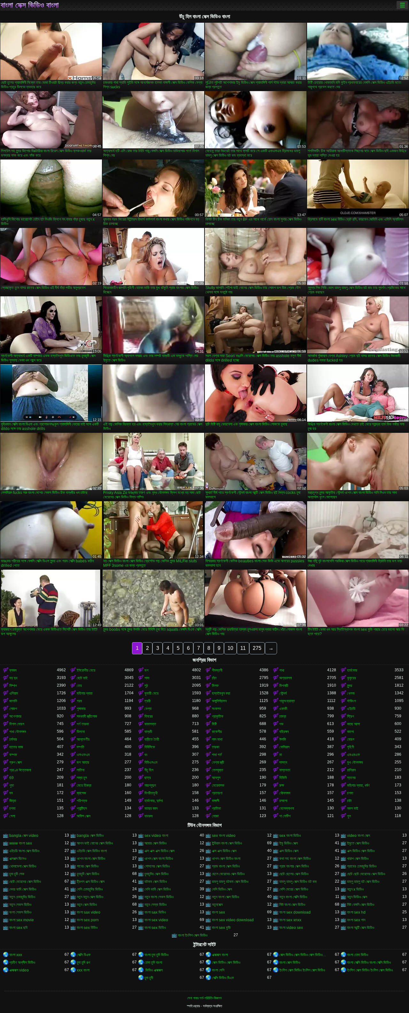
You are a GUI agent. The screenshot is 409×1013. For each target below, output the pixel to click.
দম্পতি (80, 747)
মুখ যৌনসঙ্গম (355, 762)
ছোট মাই (82, 678)
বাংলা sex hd (356, 912)
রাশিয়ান (351, 770)
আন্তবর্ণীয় (83, 739)
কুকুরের (351, 678)
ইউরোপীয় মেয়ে (86, 670)
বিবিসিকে (149, 747)
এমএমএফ (353, 754)
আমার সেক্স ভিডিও (155, 843)
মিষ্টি (214, 724)
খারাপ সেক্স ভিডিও (357, 858)
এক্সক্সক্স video (19, 970)
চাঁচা (214, 678)
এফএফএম (83, 754)
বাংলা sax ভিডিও (155, 912)
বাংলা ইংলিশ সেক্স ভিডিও (192, 935)
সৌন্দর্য (283, 693)
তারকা (215, 747)
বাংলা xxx (15, 955)
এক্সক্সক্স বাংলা (220, 955)
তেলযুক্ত (217, 770)
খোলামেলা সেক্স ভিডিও (22, 866)
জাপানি (13, 701)
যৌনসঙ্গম (284, 793)
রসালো (283, 801)
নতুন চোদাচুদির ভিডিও (22, 897)
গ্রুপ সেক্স (15, 762)
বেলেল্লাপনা (286, 808)
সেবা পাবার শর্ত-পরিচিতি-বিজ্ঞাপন (204, 998)
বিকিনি (283, 777)
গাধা (281, 670)
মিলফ (215, 685)
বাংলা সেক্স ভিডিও (289, 962)
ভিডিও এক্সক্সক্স (153, 970)
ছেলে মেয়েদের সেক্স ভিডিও (228, 874)
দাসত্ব (283, 762)
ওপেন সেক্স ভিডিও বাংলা (226, 858)
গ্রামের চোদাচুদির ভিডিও (361, 866)
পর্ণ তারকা (83, 724)
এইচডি (351, 708)
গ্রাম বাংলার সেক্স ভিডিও (294, 866)
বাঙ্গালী (215, 801)
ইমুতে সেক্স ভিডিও (358, 843)
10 (230, 648)
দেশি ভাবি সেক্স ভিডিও (157, 889)
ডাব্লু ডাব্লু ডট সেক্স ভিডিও (363, 881)
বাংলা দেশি (218, 970)
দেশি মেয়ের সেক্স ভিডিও (293, 889)
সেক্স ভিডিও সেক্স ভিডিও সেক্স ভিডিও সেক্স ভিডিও (303, 955)
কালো (350, 731)
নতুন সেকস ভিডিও (20, 904)
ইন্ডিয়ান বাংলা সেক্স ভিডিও (227, 843)
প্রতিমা (216, 808)
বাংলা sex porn (88, 920)
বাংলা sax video (88, 912)
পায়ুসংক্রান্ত (287, 701)
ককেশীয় (217, 731)
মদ (11, 793)
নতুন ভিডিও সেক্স (357, 897)
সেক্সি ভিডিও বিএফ (223, 978)
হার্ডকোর (352, 670)
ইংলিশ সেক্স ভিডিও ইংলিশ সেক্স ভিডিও (302, 970)
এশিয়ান (13, 693)
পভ (281, 724)
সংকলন (216, 708)
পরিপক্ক (82, 801)
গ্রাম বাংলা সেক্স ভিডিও (226, 866)
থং (146, 754)
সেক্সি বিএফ (83, 955)
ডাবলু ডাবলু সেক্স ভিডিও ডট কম (298, 881)
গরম (79, 701)
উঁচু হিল (148, 770)
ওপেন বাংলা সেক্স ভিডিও (91, 858)
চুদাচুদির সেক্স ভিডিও (156, 874)
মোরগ (350, 739)
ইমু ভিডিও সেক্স (288, 843)
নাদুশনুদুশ (150, 785)
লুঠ (146, 685)
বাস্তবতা (284, 770)
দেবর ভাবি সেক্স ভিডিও (22, 889)
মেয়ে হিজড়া (84, 785)
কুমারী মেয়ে (151, 693)
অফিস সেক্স (83, 816)
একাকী (283, 708)
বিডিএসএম (151, 762)
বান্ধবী (148, 731)
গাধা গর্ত (217, 754)
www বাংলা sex (20, 843)
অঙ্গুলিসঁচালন (219, 701)
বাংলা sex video (156, 920)
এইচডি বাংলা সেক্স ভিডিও (24, 851)
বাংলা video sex (291, 927)
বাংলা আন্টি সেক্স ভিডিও (360, 927)
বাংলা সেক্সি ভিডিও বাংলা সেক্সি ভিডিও (369, 962)
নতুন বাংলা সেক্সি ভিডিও (293, 897)
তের (79, 685)
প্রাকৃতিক (217, 716)
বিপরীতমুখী (151, 793)
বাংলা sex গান (356, 920)
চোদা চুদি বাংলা (153, 962)
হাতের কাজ (16, 747)
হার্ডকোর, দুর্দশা (153, 801)
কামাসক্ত (150, 724)
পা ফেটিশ (284, 816)
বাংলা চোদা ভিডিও (357, 955)
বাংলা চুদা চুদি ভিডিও (156, 955)
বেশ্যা (147, 708)
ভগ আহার (83, 762)
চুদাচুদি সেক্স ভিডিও (88, 874)
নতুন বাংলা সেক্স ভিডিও (225, 897)
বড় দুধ (13, 678)
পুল (349, 816)
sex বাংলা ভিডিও (290, 835)
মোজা (215, 816)
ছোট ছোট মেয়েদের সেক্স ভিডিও (366, 874)
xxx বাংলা (83, 970)
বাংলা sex (218, 912)
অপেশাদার (15, 716)
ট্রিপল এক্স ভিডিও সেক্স (90, 881)
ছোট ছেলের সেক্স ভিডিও (293, 874)
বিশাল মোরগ (16, 724)
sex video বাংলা (156, 835)
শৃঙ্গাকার (81, 708)
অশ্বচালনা (285, 678)
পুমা (11, 785)
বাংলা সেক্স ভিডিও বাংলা (30, 5)
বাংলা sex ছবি (18, 927)
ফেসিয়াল (284, 747)
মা (280, 754)
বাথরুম (148, 816)
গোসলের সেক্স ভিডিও (157, 866)
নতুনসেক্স (217, 904)
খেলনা (350, 693)
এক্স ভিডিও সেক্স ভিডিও (360, 851)
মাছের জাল (151, 808)
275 (257, 648)
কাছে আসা (353, 724)
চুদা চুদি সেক (16, 874)
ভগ (146, 670)
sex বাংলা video (223, 835)
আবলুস (216, 777)
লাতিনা (80, 770)
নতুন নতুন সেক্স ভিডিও (90, 897)
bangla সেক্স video (23, 835)
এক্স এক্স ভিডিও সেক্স (224, 851)
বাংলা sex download (295, 912)
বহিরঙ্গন (284, 731)
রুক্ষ (281, 785)
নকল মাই (352, 808)
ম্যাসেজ (81, 793)
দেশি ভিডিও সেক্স (222, 889)
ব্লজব (13, 670)
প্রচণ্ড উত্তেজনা (20, 770)
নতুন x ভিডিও (355, 889)
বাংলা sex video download (233, 920)
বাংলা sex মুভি (221, 927)
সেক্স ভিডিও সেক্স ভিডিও (226, 962)
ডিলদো (81, 731)
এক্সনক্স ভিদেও (17, 858)
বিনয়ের (148, 716)
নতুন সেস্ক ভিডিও (155, 904)
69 (11, 777)
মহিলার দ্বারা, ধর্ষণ (358, 785)
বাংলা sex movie (21, 920)
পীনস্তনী (217, 670)
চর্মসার (13, 739)
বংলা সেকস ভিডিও (20, 912)
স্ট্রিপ (350, 716)
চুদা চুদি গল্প (83, 962)
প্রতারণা (217, 793)
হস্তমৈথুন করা (221, 693)
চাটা (349, 801)
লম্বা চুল (82, 777)
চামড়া (282, 716)
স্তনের (351, 777)
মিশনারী (283, 685)
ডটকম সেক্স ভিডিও (155, 881)
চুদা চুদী (148, 978)
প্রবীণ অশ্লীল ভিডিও (22, 962)
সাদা (146, 678)
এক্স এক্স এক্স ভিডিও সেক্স (159, 851)
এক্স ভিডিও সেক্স (288, 851)
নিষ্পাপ (13, 685)
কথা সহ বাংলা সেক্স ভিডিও (295, 858)
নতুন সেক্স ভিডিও (87, 904)
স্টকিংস (351, 701)
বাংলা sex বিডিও (87, 927)
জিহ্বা (12, 801)
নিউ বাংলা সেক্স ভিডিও (292, 904)
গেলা (12, 816)
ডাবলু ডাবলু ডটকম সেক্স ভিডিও (230, 881)
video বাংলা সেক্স (358, 835)
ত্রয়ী (147, 701)
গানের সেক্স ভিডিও (87, 866)
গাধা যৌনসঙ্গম (17, 731)
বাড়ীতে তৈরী (151, 739)
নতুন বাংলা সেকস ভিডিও (159, 897)
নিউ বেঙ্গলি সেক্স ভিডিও (360, 904)
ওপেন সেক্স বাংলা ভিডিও (158, 858)
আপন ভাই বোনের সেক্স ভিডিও (95, 843)
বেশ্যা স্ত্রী (218, 762)
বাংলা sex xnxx (290, 920)
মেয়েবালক (218, 785)
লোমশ (13, 708)
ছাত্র (147, 777)
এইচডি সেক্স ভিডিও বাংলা (92, 851)
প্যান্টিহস (82, 808)
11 (243, 648)
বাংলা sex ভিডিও (155, 927)
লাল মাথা (217, 739)
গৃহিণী (350, 747)
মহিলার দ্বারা (84, 693)
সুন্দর (349, 685)
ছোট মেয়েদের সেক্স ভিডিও (25, 881)
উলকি (282, 739)
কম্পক (13, 754)
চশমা (350, 793)
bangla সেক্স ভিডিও (90, 835)
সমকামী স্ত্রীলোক (87, 716)
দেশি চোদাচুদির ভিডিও (90, 889)
